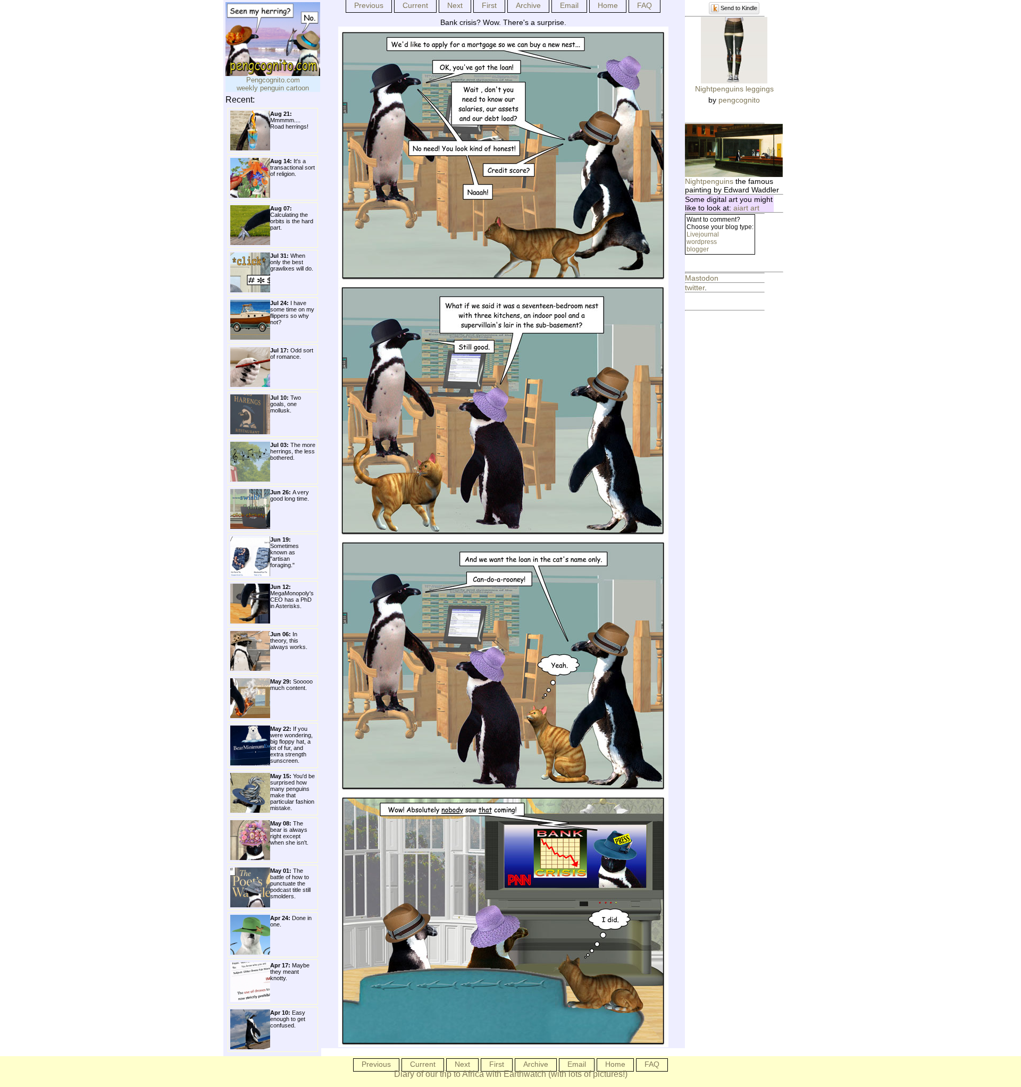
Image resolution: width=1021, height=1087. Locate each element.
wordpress (702, 242)
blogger (698, 249)
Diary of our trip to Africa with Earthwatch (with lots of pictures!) (510, 1073)
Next (455, 5)
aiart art (746, 208)
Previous (368, 5)
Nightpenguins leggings (734, 89)
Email (569, 5)
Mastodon (701, 278)
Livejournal (703, 234)
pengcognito (739, 100)
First (489, 5)
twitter (695, 287)
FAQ (644, 5)
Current (415, 5)
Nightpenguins (709, 181)
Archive (528, 5)
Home (608, 5)
